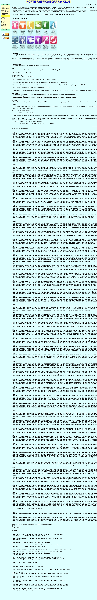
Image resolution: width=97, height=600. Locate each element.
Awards (2, 7)
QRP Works (3, 28)
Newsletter (3, 25)
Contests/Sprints (4, 17)
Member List (3, 24)
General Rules (5, 13)
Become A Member (5, 8)
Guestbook (3, 22)
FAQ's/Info (3, 21)
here (64, 102)
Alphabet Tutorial (5, 11)
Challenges (3, 10)
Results (4, 14)
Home (2, 5)
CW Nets (3, 20)
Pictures (3, 26)
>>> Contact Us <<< (6, 29)
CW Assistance (4, 18)
